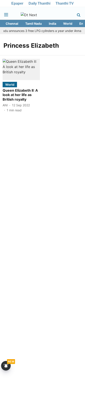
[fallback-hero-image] (21, 69)
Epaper (17, 3)
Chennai (12, 23)
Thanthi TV (65, 3)
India (52, 23)
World (67, 23)
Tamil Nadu (33, 23)
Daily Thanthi (39, 3)
